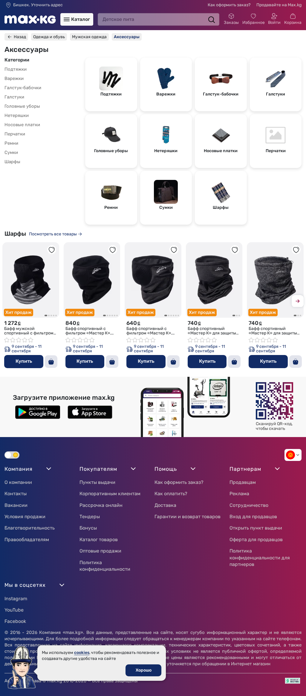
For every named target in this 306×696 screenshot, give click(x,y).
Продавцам (243, 482)
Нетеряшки (16, 115)
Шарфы (12, 161)
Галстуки (14, 97)
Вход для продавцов (253, 516)
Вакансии (15, 505)
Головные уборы (22, 106)
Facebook (15, 621)
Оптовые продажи (100, 551)
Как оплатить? (170, 493)
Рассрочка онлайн (101, 505)
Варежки (14, 78)
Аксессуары (127, 36)
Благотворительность (29, 528)
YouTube (14, 610)
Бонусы (88, 528)
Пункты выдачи (97, 482)
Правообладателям (26, 539)
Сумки (11, 152)
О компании (18, 482)
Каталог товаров (98, 539)
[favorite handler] (51, 249)
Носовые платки (22, 124)
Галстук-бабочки (22, 87)
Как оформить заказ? (229, 4)
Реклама (239, 493)
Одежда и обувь (49, 36)
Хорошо (144, 670)
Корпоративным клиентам (109, 493)
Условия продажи (24, 516)
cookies (81, 652)
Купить (24, 361)
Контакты (15, 493)
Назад (20, 36)
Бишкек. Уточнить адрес (38, 5)
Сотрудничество (249, 505)
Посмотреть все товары (53, 234)
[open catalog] (67, 19)
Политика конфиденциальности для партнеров (260, 557)
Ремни (11, 143)
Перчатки (14, 134)
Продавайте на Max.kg (279, 4)
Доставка (165, 505)
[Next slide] (297, 302)
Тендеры (89, 516)
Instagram (15, 598)
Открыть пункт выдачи (256, 528)
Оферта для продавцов (256, 539)
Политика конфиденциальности (104, 566)
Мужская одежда (89, 36)
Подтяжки (15, 69)
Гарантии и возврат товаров (187, 516)
